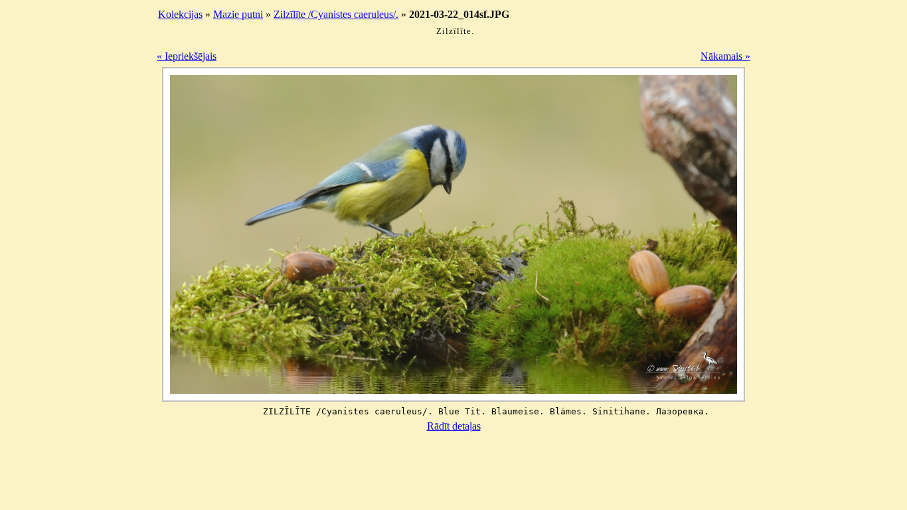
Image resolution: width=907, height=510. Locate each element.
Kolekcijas (180, 14)
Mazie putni (238, 14)
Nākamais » (725, 56)
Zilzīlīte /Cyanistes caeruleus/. (336, 14)
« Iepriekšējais (186, 56)
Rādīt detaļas (454, 426)
